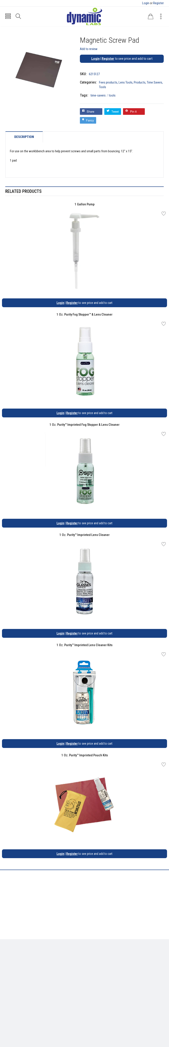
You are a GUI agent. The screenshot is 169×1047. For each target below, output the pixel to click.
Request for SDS (99, 971)
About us (94, 958)
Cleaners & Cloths (17, 958)
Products (139, 82)
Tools (102, 87)
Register (158, 3)
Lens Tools (125, 82)
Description (24, 137)
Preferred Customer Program (108, 978)
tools (112, 95)
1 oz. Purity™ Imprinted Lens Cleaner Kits (84, 645)
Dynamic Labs (96, 1022)
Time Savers (154, 82)
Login (145, 3)
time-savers (99, 95)
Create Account (16, 998)
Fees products (108, 82)
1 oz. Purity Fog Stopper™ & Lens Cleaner (84, 314)
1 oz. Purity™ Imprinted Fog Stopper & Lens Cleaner (84, 425)
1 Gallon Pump (85, 204)
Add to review (88, 49)
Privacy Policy (97, 965)
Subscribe (154, 999)
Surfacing (12, 971)
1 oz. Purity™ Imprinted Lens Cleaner (84, 535)
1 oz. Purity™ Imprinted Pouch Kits (84, 755)
